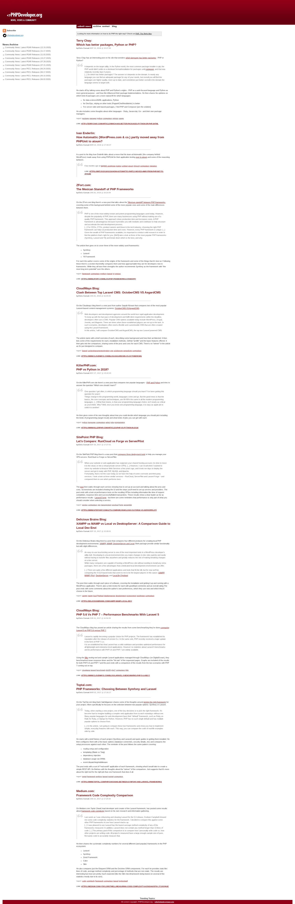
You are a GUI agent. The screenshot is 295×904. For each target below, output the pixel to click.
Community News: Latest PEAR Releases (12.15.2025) (28, 47)
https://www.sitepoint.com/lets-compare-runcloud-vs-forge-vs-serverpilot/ (119, 510)
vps (99, 505)
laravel (109, 274)
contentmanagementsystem (99, 351)
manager (92, 118)
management (106, 505)
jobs (112, 422)
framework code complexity (92, 811)
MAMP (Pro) (90, 575)
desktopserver (109, 596)
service (85, 505)
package (85, 118)
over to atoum (141, 157)
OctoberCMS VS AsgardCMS (127, 308)
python (99, 118)
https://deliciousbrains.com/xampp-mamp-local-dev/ (106, 601)
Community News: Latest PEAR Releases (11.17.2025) (28, 51)
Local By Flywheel (120, 575)
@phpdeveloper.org (15, 35)
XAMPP (161, 573)
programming (120, 422)
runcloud (115, 505)
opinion (115, 118)
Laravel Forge (100, 498)
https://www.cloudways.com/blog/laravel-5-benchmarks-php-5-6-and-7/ (115, 675)
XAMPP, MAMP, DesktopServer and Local (117, 544)
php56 (108, 670)
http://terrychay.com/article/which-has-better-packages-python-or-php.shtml (119, 124)
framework (86, 274)
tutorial (111, 776)
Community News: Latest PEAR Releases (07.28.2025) (28, 61)
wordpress (112, 166)
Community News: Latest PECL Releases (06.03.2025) (28, 79)
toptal (84, 776)
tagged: (104, 166)
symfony (103, 274)
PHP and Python (153, 383)
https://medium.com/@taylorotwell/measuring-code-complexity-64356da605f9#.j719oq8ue (125, 886)
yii (113, 274)
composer (150, 69)
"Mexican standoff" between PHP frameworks (146, 202)
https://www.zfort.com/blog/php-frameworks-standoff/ (108, 279)
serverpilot (128, 505)
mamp (90, 596)
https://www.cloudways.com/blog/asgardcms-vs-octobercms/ (111, 356)
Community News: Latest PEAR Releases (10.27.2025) (28, 58)
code (84, 881)
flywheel (100, 596)
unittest (125, 166)
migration (153, 166)
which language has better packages (141, 58)
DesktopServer (102, 575)
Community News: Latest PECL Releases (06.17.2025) (28, 72)
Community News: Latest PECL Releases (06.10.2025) (28, 76)
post (82, 487)
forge (121, 505)
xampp (84, 596)
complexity (91, 881)
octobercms (118, 351)
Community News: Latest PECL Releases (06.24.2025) (28, 69)
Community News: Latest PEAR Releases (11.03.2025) (28, 55)
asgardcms (127, 351)
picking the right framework (155, 702)
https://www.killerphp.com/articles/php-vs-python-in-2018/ (109, 428)
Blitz (86, 658)
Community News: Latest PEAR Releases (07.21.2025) (28, 65)
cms (111, 351)
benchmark (100, 670)
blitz (127, 670)
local (95, 596)
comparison (107, 118)
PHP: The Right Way (144, 34)
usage (121, 118)
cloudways (86, 670)
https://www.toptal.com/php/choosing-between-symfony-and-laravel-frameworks (121, 782)
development (121, 596)
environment (131, 596)
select (108, 422)
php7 (113, 670)
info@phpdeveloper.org (164, 902)
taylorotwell (123, 881)
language (92, 422)
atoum (130, 166)
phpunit (137, 166)
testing (118, 166)
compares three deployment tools (131, 454)
